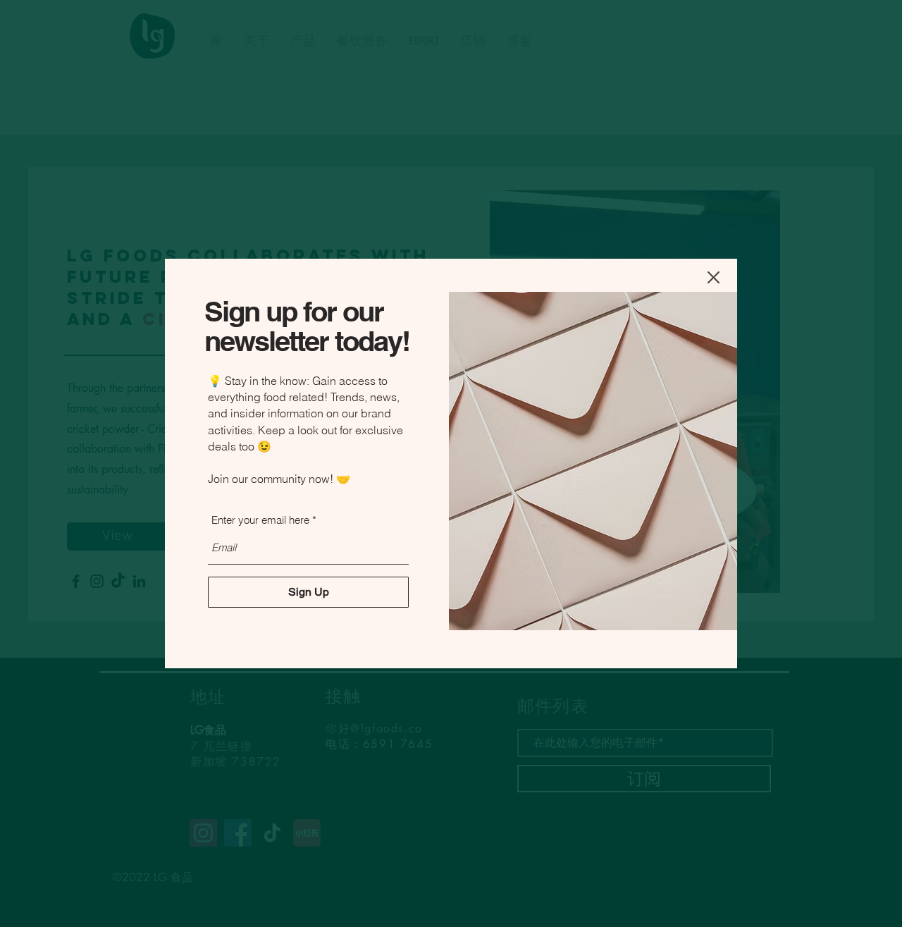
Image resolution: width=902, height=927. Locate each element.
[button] (713, 277)
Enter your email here (260, 520)
